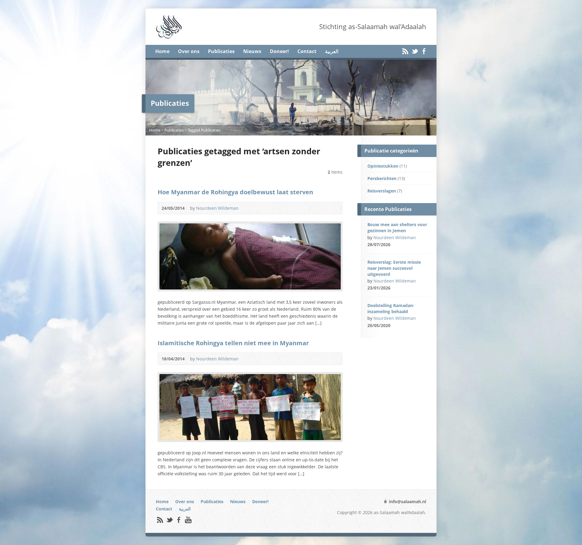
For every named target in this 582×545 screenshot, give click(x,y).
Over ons (188, 51)
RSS (405, 51)
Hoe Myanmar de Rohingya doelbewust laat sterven (235, 192)
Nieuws (252, 51)
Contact (306, 51)
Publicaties (221, 51)
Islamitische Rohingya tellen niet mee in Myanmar (233, 343)
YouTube (188, 519)
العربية (331, 51)
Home (162, 51)
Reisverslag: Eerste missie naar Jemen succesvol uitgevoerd (394, 268)
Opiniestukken (382, 166)
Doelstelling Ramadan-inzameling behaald (390, 308)
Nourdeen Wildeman (217, 208)
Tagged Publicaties (204, 130)
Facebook (423, 51)
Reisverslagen (381, 191)
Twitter (414, 51)
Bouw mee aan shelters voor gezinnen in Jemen (397, 227)
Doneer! (279, 51)
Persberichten (381, 178)
